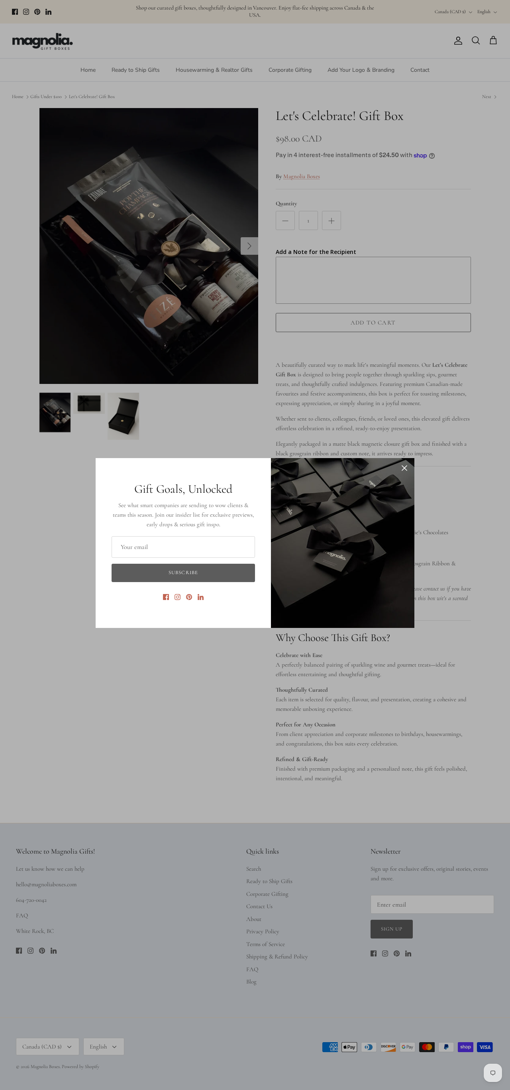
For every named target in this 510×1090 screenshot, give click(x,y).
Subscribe (183, 572)
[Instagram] (177, 597)
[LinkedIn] (201, 597)
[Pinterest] (189, 597)
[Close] (404, 468)
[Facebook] (166, 597)
